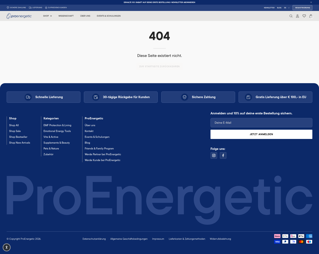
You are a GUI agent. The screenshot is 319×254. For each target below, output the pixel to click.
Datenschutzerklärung (94, 239)
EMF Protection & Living (57, 125)
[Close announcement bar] (311, 2)
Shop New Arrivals (19, 143)
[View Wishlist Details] (304, 16)
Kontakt (89, 131)
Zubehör (48, 154)
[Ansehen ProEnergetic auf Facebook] (223, 155)
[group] (159, 2)
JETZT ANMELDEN (261, 134)
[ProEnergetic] (19, 16)
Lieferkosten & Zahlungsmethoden (187, 239)
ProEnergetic (94, 118)
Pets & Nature (51, 148)
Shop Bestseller (18, 137)
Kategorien (51, 118)
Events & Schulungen (97, 137)
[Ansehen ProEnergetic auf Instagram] (214, 155)
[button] (291, 16)
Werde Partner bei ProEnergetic (103, 154)
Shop (12, 118)
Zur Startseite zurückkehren (159, 66)
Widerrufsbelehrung (220, 239)
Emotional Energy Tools (57, 131)
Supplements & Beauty (57, 143)
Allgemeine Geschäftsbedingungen (129, 239)
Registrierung (302, 7)
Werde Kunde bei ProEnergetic (102, 160)
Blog (87, 143)
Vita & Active (51, 137)
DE (285, 7)
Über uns (90, 125)
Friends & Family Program (99, 148)
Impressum (158, 239)
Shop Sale (15, 131)
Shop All (14, 125)
